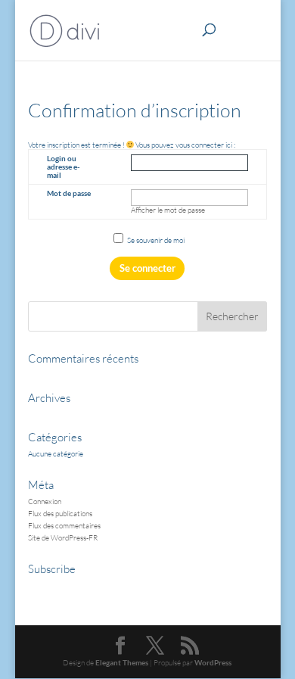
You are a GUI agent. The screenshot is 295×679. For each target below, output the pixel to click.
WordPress (212, 662)
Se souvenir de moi (155, 240)
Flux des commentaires (64, 526)
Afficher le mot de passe (168, 210)
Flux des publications (60, 514)
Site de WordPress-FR (63, 538)
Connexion (44, 501)
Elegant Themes (121, 662)
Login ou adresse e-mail (63, 166)
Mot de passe (69, 193)
